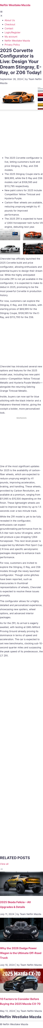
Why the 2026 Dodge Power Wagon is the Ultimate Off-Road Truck (20, 953)
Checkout (10, 24)
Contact (9, 28)
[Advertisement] (21, 134)
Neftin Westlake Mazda (17, 40)
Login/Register (13, 32)
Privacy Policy (12, 44)
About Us (10, 20)
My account (11, 36)
